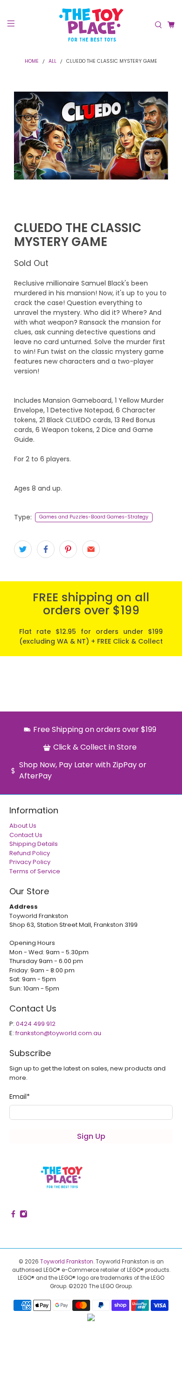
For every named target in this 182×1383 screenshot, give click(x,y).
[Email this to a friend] (91, 549)
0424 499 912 (36, 1023)
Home (32, 61)
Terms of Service (34, 871)
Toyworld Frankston (66, 1261)
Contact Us (25, 835)
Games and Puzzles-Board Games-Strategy (93, 516)
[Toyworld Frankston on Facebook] (13, 1215)
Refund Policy (29, 853)
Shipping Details (33, 843)
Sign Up (91, 1136)
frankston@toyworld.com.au (58, 1033)
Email (19, 1096)
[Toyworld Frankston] (91, 24)
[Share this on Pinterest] (68, 549)
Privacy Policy (29, 862)
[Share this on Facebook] (46, 549)
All (52, 61)
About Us (22, 825)
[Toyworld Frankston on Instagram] (24, 1215)
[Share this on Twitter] (23, 549)
